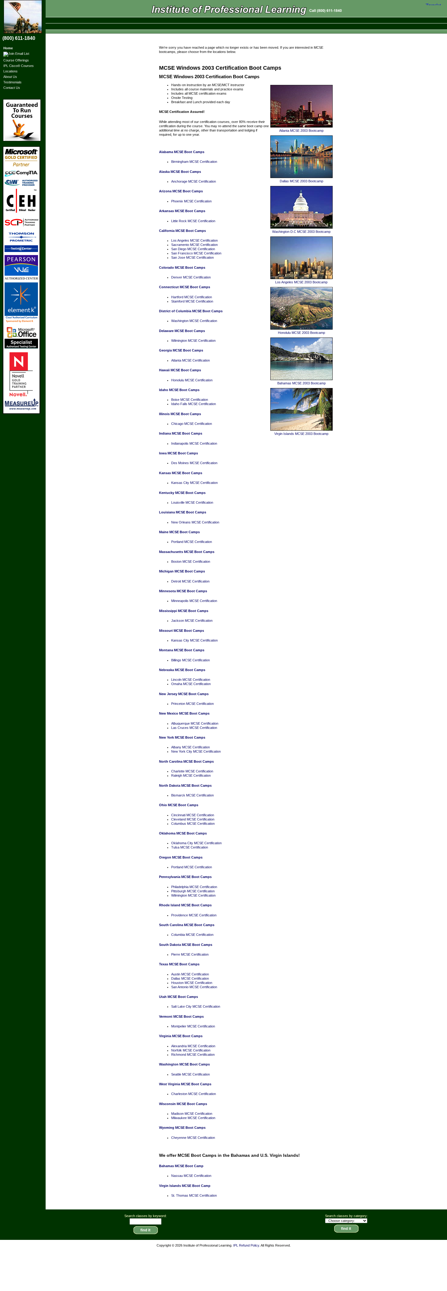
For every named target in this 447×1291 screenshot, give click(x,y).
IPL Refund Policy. (246, 1245)
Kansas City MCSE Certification (194, 483)
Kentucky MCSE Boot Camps (182, 493)
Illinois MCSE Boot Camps (180, 414)
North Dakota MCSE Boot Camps (185, 785)
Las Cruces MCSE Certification (194, 727)
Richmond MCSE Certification (193, 1054)
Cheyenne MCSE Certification (193, 1137)
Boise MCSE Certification (189, 399)
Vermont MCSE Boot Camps (181, 1016)
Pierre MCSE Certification (190, 954)
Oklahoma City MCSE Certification (196, 843)
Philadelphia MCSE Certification (194, 887)
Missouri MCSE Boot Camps (181, 630)
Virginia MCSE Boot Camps (181, 1036)
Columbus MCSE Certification (193, 823)
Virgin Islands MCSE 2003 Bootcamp (301, 434)
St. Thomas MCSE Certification (194, 1195)
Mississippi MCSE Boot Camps (183, 611)
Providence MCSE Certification (194, 915)
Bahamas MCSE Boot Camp (181, 1166)
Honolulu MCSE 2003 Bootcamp (301, 332)
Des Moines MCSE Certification (194, 463)
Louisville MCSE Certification (192, 502)
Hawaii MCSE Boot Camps (180, 370)
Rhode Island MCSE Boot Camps (185, 905)
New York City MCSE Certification (196, 751)
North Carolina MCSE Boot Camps (186, 761)
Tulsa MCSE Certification (189, 847)
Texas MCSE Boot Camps (179, 964)
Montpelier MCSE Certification (193, 1026)
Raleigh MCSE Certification (191, 775)
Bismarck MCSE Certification (192, 795)
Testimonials (12, 82)
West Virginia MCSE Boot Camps (185, 1084)
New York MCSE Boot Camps (182, 737)
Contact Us (11, 87)
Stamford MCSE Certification (192, 301)
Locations (10, 71)
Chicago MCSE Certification (191, 423)
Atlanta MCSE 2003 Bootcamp (301, 130)
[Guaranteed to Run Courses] (22, 120)
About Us (10, 77)
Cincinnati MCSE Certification (192, 815)
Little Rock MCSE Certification (193, 221)
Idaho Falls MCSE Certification (193, 404)
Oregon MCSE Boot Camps (181, 857)
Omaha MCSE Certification (191, 684)
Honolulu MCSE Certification (192, 380)
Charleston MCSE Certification (193, 1094)
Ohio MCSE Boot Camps (178, 805)
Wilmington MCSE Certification (193, 340)
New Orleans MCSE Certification (195, 522)
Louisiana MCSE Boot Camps (182, 512)
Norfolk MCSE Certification (190, 1050)
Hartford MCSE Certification (191, 297)
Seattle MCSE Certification (190, 1074)
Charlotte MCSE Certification (192, 771)
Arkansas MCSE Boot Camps (182, 211)
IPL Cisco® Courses (18, 66)
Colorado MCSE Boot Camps (182, 267)
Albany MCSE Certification (190, 747)
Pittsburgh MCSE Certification (193, 891)
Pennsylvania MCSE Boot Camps (185, 877)
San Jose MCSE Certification (192, 257)
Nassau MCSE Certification (191, 1175)
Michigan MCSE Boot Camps (182, 571)
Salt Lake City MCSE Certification (195, 1006)
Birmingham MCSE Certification (194, 161)
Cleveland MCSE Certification (192, 819)
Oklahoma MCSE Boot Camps (183, 833)
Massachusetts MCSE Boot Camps (186, 552)
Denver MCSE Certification (191, 277)
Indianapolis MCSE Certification (194, 443)
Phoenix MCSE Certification (191, 201)
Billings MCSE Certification (190, 660)
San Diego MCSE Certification (193, 249)
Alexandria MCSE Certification (193, 1046)
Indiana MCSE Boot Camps (180, 433)
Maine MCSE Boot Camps (179, 532)
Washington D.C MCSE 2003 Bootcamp (301, 231)
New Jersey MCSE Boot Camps (184, 694)
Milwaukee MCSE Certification (193, 1118)
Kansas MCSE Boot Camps (180, 473)
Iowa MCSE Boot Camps (178, 453)
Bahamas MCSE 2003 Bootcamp (301, 383)
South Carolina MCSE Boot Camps (186, 925)
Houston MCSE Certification (191, 983)
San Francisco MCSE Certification (196, 253)
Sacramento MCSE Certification (194, 245)
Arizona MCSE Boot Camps (181, 191)
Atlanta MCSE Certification (190, 360)
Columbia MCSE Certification (192, 934)
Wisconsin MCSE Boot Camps (183, 1104)
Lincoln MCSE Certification (190, 679)
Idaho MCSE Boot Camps (179, 390)
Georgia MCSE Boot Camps (181, 350)
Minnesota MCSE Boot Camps (183, 591)
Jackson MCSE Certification (192, 620)
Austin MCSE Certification (190, 974)
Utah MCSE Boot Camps (178, 997)
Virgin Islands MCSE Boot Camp (184, 1186)
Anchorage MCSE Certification (193, 181)
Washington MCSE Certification (194, 321)
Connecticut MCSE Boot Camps (184, 287)
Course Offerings (16, 60)
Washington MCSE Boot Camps (184, 1064)
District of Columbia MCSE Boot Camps (191, 311)
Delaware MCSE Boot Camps (182, 331)
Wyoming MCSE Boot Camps (182, 1127)
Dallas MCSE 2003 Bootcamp (301, 181)
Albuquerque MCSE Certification (194, 723)
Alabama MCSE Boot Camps (181, 152)
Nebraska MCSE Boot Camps (182, 670)
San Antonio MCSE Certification (194, 987)
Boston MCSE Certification (190, 561)
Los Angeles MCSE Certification (194, 240)
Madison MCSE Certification (191, 1113)
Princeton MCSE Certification (192, 703)
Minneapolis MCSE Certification (194, 601)
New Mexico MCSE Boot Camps (184, 713)
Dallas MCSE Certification (190, 978)
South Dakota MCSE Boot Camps (185, 944)
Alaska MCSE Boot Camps (180, 171)
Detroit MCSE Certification (190, 581)
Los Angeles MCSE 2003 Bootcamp (301, 282)
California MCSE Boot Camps (182, 231)
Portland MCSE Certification (191, 542)
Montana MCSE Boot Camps (181, 650)
